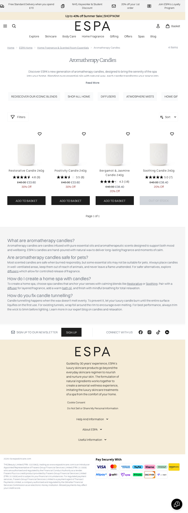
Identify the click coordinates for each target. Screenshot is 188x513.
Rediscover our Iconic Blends (34, 96)
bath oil (67, 288)
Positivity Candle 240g (71, 170)
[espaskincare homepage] (92, 26)
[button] (177, 504)
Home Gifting (174, 96)
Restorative (134, 283)
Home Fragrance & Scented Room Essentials (63, 47)
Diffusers (108, 96)
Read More (93, 82)
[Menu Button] (5, 26)
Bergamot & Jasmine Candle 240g (115, 173)
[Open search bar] (14, 26)
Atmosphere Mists (140, 96)
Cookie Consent (76, 402)
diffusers (13, 271)
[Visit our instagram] (149, 332)
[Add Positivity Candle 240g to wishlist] (83, 133)
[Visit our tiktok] (158, 332)
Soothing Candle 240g (159, 170)
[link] (158, 26)
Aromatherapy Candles (92, 60)
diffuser (12, 288)
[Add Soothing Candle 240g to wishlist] (172, 133)
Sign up (71, 332)
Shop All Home (79, 96)
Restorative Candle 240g (26, 170)
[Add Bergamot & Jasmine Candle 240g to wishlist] (128, 133)
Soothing (152, 283)
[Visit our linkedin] (167, 332)
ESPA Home (25, 47)
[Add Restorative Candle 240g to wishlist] (39, 133)
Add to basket (26, 201)
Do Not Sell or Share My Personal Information (92, 408)
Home (10, 47)
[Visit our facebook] (140, 332)
